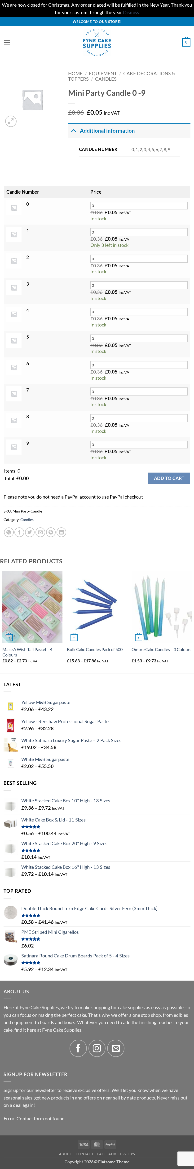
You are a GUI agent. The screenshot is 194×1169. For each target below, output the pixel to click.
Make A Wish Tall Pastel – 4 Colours (27, 652)
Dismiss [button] (131, 12)
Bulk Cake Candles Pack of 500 (95, 649)
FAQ (101, 1154)
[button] (7, 42)
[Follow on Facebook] (78, 1048)
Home (75, 73)
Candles (106, 79)
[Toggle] (73, 130)
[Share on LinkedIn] (61, 532)
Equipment (103, 73)
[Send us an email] (115, 1048)
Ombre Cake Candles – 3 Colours (161, 649)
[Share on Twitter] (30, 532)
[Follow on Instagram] (97, 1048)
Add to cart (169, 478)
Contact (84, 1154)
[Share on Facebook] (19, 532)
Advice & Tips (121, 1154)
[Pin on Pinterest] (51, 532)
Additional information (107, 131)
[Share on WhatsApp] (9, 532)
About (65, 1154)
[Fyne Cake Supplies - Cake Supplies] (97, 42)
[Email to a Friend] (40, 532)
